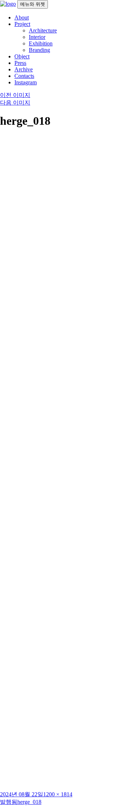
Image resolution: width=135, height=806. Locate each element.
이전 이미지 (15, 95)
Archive (23, 69)
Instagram (25, 82)
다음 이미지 (15, 102)
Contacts (24, 76)
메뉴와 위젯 (32, 4)
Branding (39, 50)
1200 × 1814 (57, 794)
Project (22, 24)
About (21, 17)
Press (20, 63)
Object (22, 56)
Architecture (43, 30)
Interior (37, 37)
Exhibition (41, 43)
